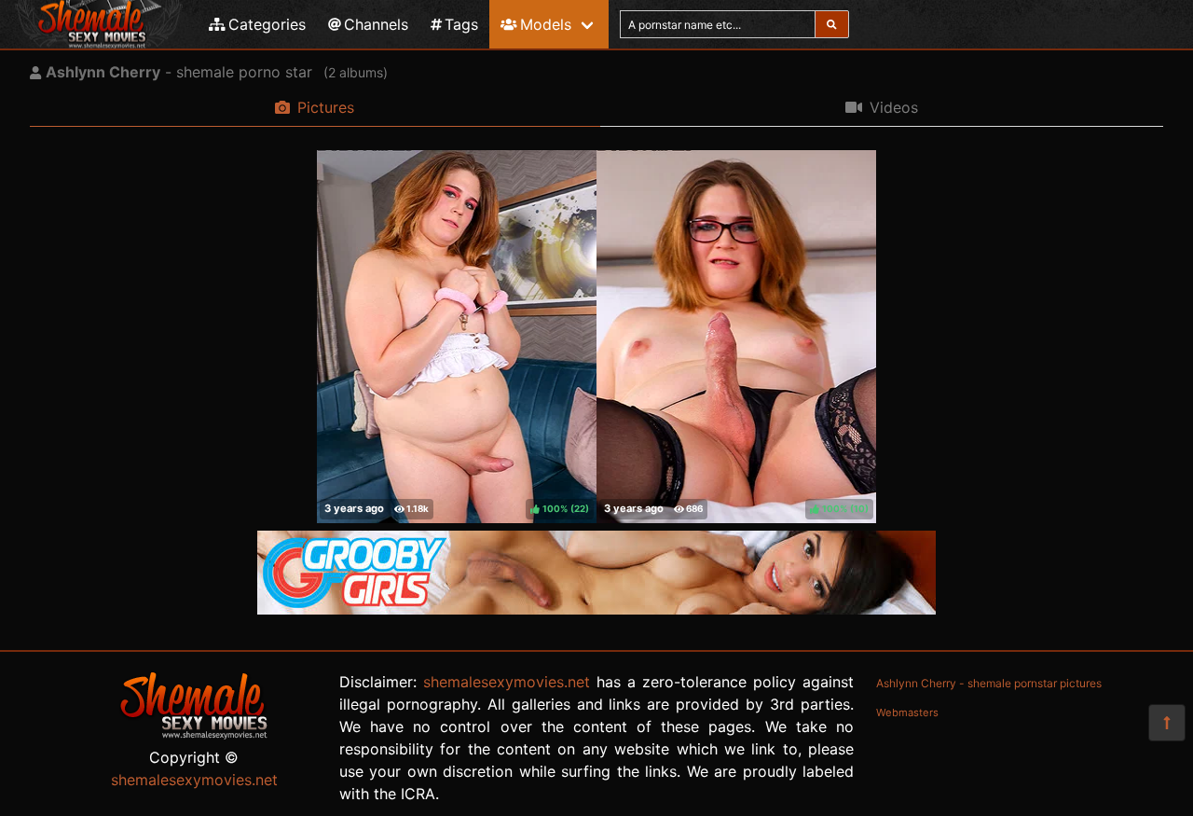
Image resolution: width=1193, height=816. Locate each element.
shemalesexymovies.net (194, 779)
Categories (267, 24)
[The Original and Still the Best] (596, 609)
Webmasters (907, 712)
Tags (461, 24)
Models (545, 24)
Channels (376, 24)
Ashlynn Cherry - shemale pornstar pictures (989, 683)
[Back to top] (1167, 722)
